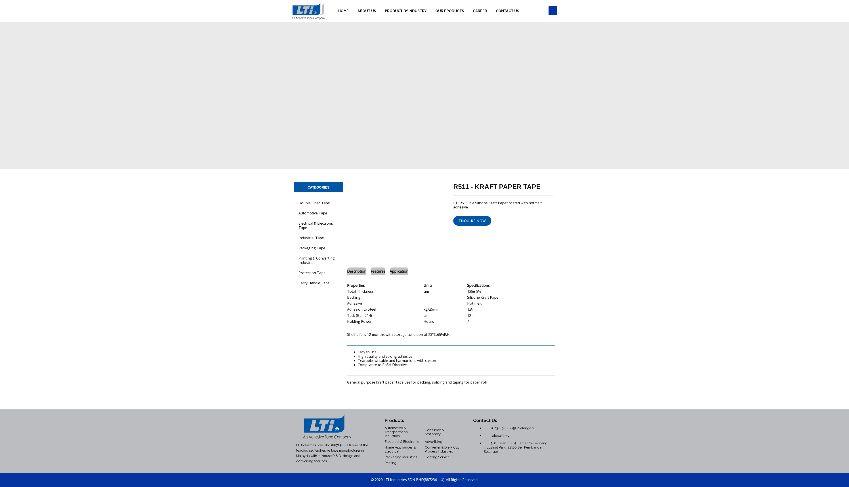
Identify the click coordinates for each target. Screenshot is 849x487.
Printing (390, 463)
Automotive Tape (312, 213)
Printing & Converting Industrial (316, 260)
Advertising (433, 442)
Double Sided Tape (314, 203)
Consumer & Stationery (434, 432)
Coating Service (437, 457)
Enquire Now (472, 220)
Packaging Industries (401, 457)
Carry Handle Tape (314, 283)
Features (378, 271)
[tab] (356, 271)
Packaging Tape (311, 248)
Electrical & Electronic (402, 442)
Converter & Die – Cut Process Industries (442, 449)
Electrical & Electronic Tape (315, 225)
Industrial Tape (311, 237)
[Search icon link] (553, 10)
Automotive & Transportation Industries (396, 432)
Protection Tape (311, 272)
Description (356, 271)
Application (399, 271)
